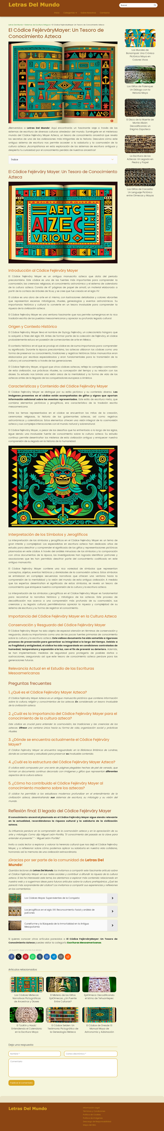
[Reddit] (68, 957)
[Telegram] (54, 957)
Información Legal (91, 1107)
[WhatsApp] (33, 957)
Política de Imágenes (93, 1118)
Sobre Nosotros (88, 12)
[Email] (61, 957)
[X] (19, 957)
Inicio (56, 12)
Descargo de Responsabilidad (97, 1121)
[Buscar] (155, 5)
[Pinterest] (26, 957)
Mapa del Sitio (89, 1125)
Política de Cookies (92, 1114)
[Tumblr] (40, 957)
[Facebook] (11, 957)
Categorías (69, 12)
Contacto (105, 12)
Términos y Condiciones (94, 1111)
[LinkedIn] (47, 957)
